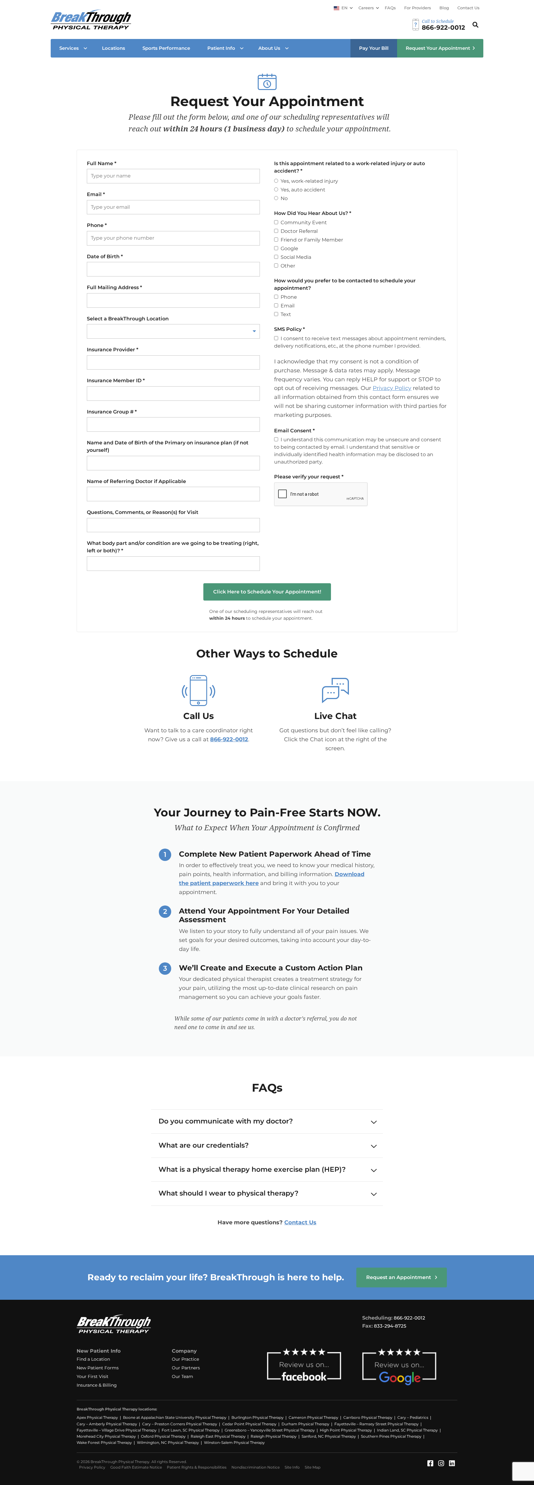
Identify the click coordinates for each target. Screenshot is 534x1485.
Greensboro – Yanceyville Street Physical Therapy (270, 1430)
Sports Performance (166, 48)
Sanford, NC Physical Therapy (329, 1436)
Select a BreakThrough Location (128, 319)
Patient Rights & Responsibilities (197, 1467)
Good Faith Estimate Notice (136, 1467)
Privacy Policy (392, 388)
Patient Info (221, 48)
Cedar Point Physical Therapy (249, 1424)
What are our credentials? (204, 1145)
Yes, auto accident (303, 190)
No (284, 198)
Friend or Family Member (312, 240)
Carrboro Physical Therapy (367, 1417)
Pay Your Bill (373, 48)
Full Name (102, 163)
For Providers (417, 7)
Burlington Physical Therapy (257, 1417)
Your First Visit (92, 1376)
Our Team (182, 1376)
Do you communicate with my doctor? (226, 1121)
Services (69, 48)
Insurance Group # (112, 412)
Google (289, 248)
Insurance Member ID (116, 380)
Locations (113, 48)
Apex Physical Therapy (97, 1417)
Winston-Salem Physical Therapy (234, 1442)
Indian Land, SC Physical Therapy (407, 1430)
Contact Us (468, 7)
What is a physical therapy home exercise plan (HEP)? (252, 1169)
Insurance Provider (112, 350)
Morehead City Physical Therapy (106, 1436)
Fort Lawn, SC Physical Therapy (191, 1430)
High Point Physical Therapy (346, 1430)
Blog (444, 7)
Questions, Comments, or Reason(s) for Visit (142, 512)
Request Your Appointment (438, 48)
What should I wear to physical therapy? (229, 1193)
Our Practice (185, 1359)
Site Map (312, 1467)
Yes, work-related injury (309, 181)
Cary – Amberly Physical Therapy (107, 1424)
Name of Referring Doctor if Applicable (136, 481)
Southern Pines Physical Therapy (391, 1436)
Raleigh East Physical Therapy (218, 1436)
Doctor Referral (299, 231)
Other (288, 266)
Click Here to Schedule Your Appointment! (267, 592)
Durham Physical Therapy (305, 1424)
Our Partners (186, 1368)
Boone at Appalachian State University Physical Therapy (175, 1417)
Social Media (296, 257)
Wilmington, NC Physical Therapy (168, 1442)
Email (96, 194)
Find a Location (93, 1359)
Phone (97, 225)
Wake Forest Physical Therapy (104, 1442)
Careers (366, 7)
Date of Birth (105, 256)
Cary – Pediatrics (412, 1417)
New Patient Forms (98, 1368)
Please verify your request (309, 477)
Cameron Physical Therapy (313, 1417)
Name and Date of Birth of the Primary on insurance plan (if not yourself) (167, 446)
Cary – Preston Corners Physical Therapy (179, 1424)
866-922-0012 (229, 739)
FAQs (390, 7)
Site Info (292, 1467)
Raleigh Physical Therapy (274, 1436)
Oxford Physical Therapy (163, 1436)
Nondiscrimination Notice (255, 1467)
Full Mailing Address (114, 287)
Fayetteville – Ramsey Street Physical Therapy (376, 1424)
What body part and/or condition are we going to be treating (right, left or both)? (173, 547)
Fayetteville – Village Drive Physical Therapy (117, 1430)
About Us (269, 48)
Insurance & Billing (97, 1385)
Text (286, 314)
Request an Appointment (399, 1277)
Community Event (304, 222)
